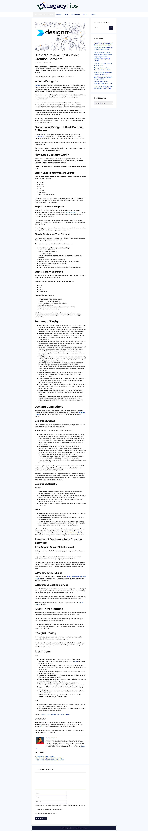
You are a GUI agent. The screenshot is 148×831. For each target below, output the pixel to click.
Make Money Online (40, 14)
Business (85, 14)
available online (39, 136)
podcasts (42, 726)
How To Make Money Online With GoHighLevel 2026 (50, 759)
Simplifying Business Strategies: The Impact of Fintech (102, 58)
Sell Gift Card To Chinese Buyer (68, 2)
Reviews (51, 14)
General (93, 14)
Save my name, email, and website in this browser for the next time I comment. (61, 805)
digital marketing (71, 212)
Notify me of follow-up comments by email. (49, 809)
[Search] (111, 28)
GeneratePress (83, 828)
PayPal (66, 14)
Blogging (58, 14)
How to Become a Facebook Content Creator (56, 714)
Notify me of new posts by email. (46, 813)
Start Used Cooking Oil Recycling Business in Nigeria (50, 758)
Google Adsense (75, 14)
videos (76, 661)
